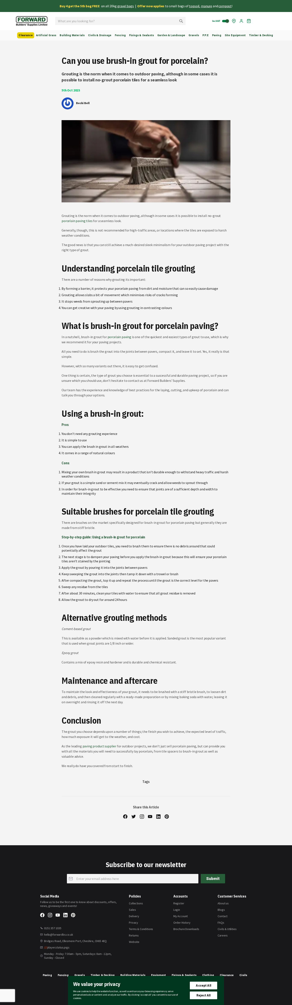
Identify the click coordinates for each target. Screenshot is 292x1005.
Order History (181, 922)
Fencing (63, 975)
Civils (243, 975)
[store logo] (32, 21)
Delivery (134, 916)
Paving (47, 975)
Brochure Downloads (186, 929)
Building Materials (132, 975)
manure (206, 6)
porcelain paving (119, 337)
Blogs (221, 910)
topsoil (194, 6)
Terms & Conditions (141, 929)
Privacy (133, 922)
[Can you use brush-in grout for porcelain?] (146, 161)
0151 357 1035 (52, 928)
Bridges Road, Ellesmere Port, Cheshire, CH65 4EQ (75, 941)
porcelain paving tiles (77, 221)
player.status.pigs (56, 947)
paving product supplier (99, 746)
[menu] (146, 35)
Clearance (227, 975)
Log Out (241, 21)
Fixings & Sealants (184, 975)
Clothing (208, 975)
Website (134, 942)
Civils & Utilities (227, 929)
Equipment (158, 975)
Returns (134, 935)
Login (176, 910)
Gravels (79, 975)
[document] (146, 990)
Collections (136, 903)
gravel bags (125, 6)
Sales (132, 910)
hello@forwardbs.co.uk (58, 934)
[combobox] (120, 21)
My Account (180, 916)
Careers (223, 935)
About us (223, 903)
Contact (222, 916)
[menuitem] (25, 35)
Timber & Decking (103, 975)
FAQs (221, 922)
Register (178, 903)
